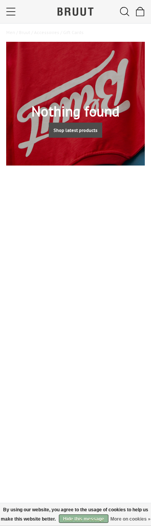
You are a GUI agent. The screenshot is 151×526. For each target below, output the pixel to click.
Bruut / (26, 32)
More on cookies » (130, 519)
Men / (12, 32)
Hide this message (83, 519)
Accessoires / (48, 32)
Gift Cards (73, 32)
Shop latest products (75, 130)
